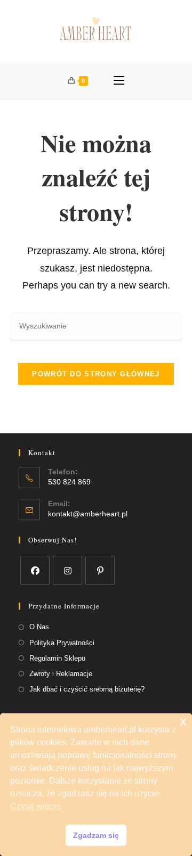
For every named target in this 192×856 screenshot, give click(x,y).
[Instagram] (67, 570)
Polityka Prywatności (61, 643)
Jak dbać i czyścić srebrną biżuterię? (87, 689)
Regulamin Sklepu (57, 658)
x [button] (183, 721)
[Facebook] (35, 570)
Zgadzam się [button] (96, 835)
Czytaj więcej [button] (35, 806)
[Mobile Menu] (119, 80)
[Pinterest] (100, 570)
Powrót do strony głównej (95, 374)
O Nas (39, 627)
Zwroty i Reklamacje (60, 674)
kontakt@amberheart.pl (87, 513)
